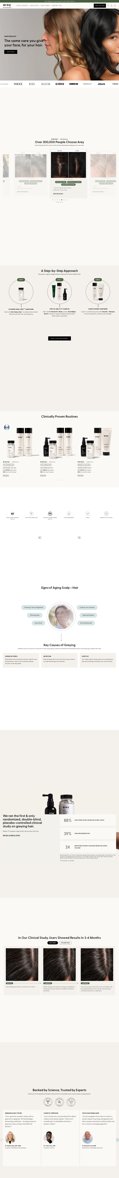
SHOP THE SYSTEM (109, 191)
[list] (59, 451)
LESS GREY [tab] (52, 943)
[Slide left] (58, 480)
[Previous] (39, 537)
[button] (23, 5)
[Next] (79, 537)
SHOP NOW (11, 52)
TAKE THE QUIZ (100, 5)
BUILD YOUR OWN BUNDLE (59, 338)
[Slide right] (61, 480)
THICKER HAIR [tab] (65, 943)
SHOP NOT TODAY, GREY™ (35, 191)
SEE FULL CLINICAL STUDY (11, 835)
